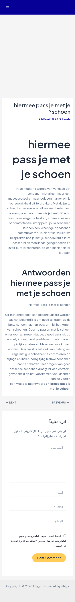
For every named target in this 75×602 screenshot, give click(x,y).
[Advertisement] (37, 53)
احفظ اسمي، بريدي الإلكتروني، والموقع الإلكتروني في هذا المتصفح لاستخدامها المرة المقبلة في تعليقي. (38, 540)
